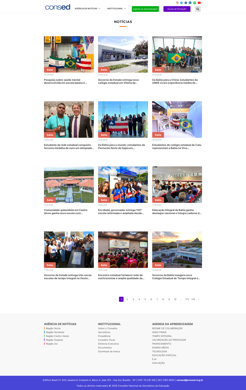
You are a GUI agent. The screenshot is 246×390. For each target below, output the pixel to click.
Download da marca (109, 351)
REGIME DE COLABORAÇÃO (167, 328)
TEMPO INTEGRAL (162, 336)
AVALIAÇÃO (158, 363)
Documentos (105, 347)
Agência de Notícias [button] (86, 8)
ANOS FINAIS (159, 332)
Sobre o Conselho (107, 328)
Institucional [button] (115, 8)
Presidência (104, 336)
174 (193, 299)
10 (175, 299)
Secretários (104, 332)
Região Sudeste (54, 339)
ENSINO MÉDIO (160, 347)
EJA (154, 359)
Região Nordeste (55, 332)
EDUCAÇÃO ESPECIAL (164, 355)
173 (187, 299)
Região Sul (52, 343)
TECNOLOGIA (159, 351)
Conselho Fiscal (106, 339)
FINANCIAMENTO (161, 343)
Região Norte (53, 328)
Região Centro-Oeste (57, 336)
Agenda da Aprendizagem (145, 9)
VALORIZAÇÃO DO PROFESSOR (169, 339)
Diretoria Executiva (108, 343)
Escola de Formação (177, 9)
